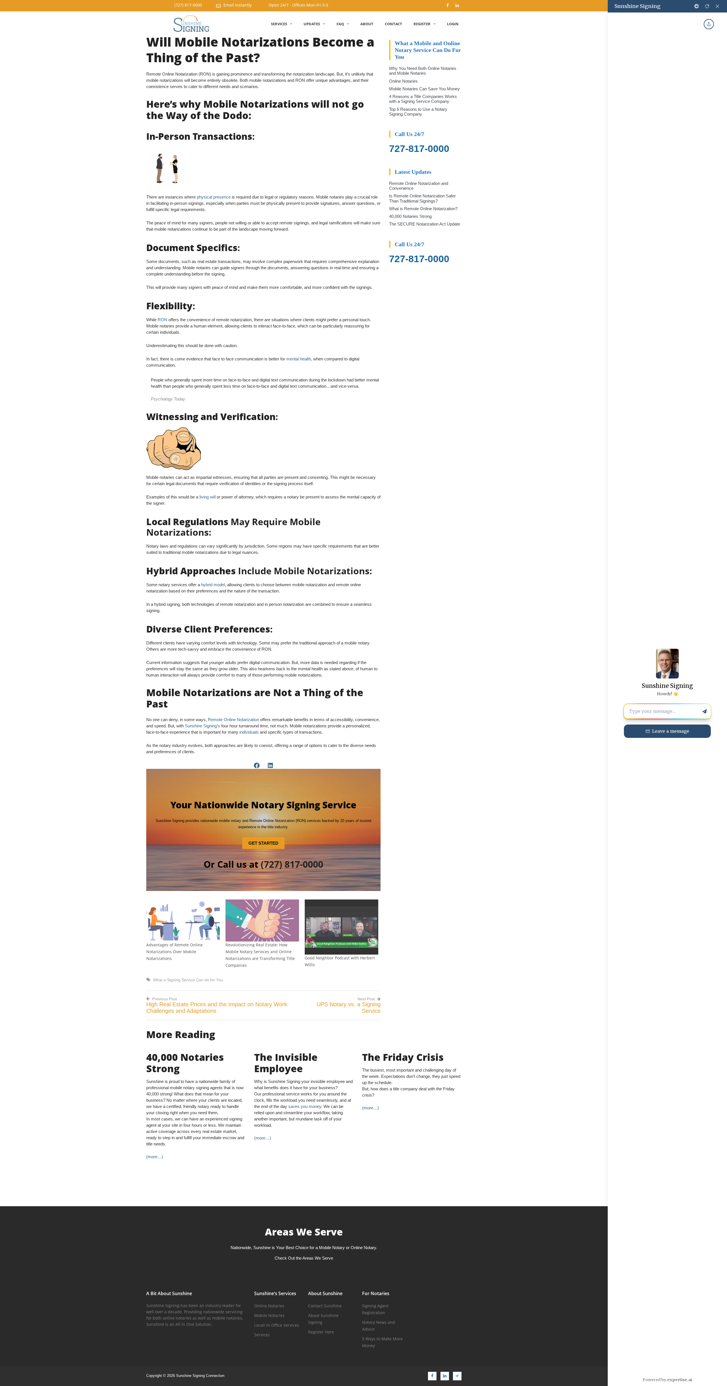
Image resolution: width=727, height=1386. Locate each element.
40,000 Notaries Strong (410, 216)
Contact (393, 23)
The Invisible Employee (285, 1063)
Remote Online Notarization (233, 719)
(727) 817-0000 (188, 5)
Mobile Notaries (269, 1315)
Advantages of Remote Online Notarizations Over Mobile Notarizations (174, 951)
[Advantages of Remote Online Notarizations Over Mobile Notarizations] (183, 920)
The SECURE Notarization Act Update (424, 224)
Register (422, 23)
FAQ (340, 23)
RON (162, 319)
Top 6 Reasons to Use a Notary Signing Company (418, 111)
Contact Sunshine (325, 1305)
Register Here (321, 1332)
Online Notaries (403, 81)
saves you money (304, 1106)
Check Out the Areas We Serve (304, 1258)
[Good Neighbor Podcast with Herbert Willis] (341, 927)
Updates (312, 23)
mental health (298, 358)
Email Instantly (237, 5)
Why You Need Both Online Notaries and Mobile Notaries (422, 71)
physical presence (214, 197)
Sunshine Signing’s (202, 725)
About (366, 23)
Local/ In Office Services (276, 1325)
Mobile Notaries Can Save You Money (424, 88)
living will (207, 496)
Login (453, 23)
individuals (249, 732)
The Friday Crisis (403, 1057)
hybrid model (213, 584)
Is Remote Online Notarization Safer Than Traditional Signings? (422, 198)
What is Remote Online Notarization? (423, 208)
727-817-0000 (419, 148)
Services (279, 23)
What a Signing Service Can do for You (188, 980)
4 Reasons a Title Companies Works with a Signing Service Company (423, 99)
